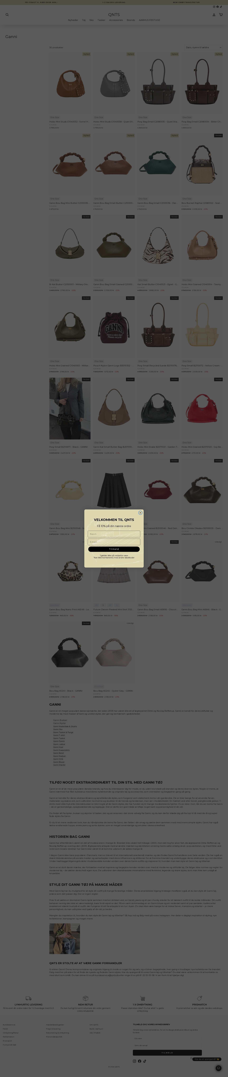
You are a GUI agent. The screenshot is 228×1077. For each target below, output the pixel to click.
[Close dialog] (140, 513)
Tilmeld (114, 549)
